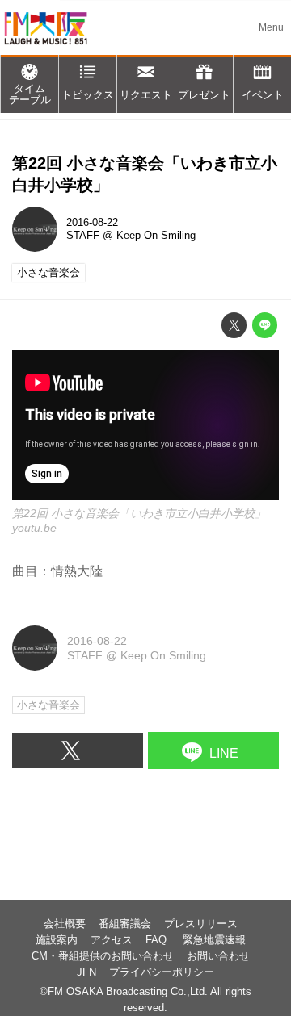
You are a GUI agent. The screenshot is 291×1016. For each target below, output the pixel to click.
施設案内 (57, 940)
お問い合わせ (218, 956)
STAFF (82, 235)
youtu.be (34, 527)
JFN (86, 972)
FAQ (158, 940)
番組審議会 (125, 924)
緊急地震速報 (214, 940)
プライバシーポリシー (161, 972)
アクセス (112, 940)
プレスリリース (201, 924)
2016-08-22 (92, 222)
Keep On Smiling (156, 235)
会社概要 (65, 924)
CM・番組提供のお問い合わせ (103, 956)
